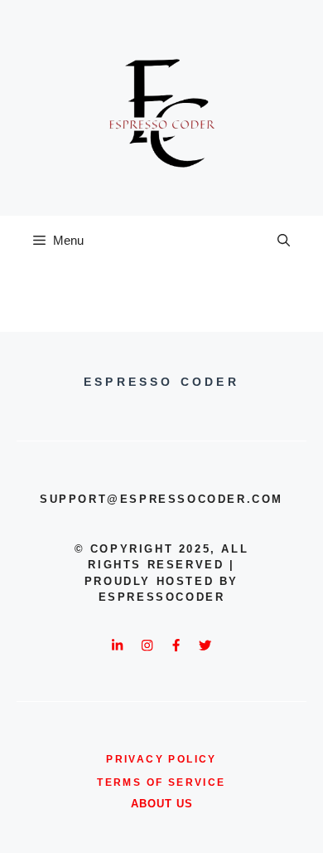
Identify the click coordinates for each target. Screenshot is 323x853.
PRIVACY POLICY (161, 759)
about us (162, 803)
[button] (283, 241)
